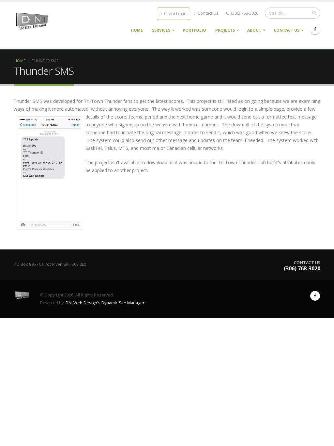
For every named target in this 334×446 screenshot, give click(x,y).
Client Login (175, 13)
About (254, 30)
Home (137, 30)
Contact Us (208, 13)
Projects (225, 30)
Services (161, 30)
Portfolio (194, 30)
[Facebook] (315, 29)
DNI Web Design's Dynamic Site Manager (105, 303)
